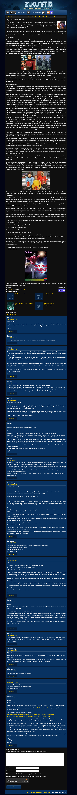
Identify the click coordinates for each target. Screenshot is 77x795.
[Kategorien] (28, 12)
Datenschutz (46, 792)
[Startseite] (7, 12)
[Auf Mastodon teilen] (60, 290)
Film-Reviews (12, 17)
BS (64, 290)
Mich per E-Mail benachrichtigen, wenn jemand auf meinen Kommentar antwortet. (26, 776)
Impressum (39, 792)
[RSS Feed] (48, 12)
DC (51, 17)
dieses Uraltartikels (55, 33)
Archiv (27, 792)
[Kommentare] (43, 12)
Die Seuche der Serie (21, 294)
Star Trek (30, 17)
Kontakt (32, 792)
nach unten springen (11, 314)
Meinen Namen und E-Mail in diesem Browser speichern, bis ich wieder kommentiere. (27, 774)
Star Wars (46, 17)
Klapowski (10, 289)
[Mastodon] (51, 12)
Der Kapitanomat (48, 294)
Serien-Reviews (22, 17)
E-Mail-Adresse (10, 771)
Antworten (11, 331)
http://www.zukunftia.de (42, 707)
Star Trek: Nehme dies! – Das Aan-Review (24, 304)
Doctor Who (38, 17)
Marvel (56, 17)
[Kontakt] (11, 12)
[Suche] (14, 12)
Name (8, 768)
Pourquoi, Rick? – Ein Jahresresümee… (49, 304)
